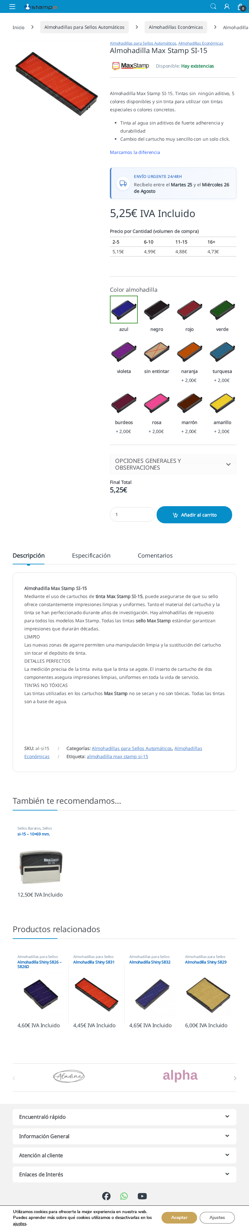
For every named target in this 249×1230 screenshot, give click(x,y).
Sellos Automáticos (35, 830)
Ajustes (217, 1218)
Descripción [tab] (28, 555)
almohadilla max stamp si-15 (117, 756)
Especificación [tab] (91, 555)
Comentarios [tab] (155, 555)
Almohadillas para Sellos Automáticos (84, 27)
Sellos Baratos (29, 828)
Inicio (18, 27)
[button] (173, 464)
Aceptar (179, 1218)
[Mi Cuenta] (227, 6)
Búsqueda (213, 6)
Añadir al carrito (199, 515)
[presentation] (234, 1078)
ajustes (19, 1224)
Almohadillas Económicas (176, 27)
